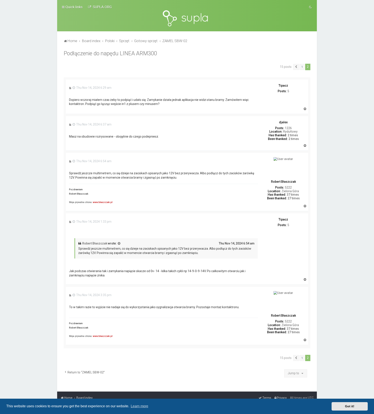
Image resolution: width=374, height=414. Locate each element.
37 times (293, 194)
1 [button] (302, 66)
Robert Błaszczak (94, 243)
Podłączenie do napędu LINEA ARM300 (110, 53)
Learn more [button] (139, 406)
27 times (294, 198)
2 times (293, 135)
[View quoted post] (119, 243)
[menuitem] (100, 7)
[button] (296, 67)
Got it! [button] (349, 406)
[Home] (187, 18)
